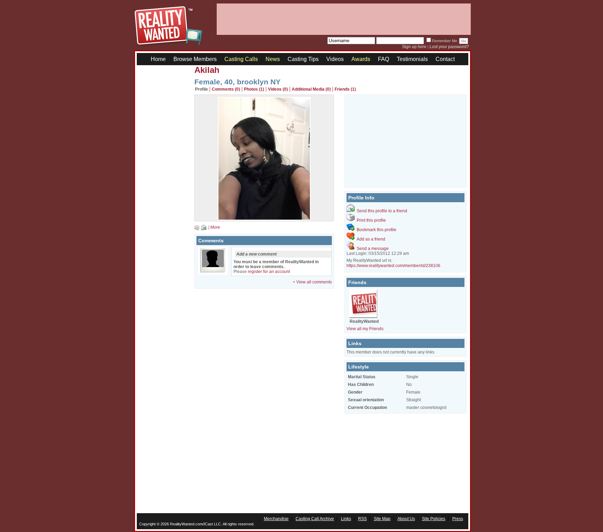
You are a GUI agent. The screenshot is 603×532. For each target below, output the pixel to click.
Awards (360, 59)
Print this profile (371, 220)
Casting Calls (241, 59)
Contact (445, 59)
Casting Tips (303, 59)
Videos (335, 59)
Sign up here (414, 46)
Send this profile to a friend (382, 210)
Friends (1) (345, 89)
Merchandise (276, 518)
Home (158, 59)
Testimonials (412, 59)
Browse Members (195, 59)
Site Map (382, 518)
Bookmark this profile (376, 229)
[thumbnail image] (264, 218)
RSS (362, 518)
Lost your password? (449, 46)
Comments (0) (226, 89)
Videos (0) (278, 89)
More (215, 227)
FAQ (383, 59)
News (273, 59)
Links (346, 518)
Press (457, 518)
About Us (406, 518)
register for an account (269, 271)
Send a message (373, 248)
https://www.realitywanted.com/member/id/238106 (393, 265)
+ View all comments (312, 282)
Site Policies (433, 518)
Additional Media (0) (311, 89)
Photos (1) (254, 89)
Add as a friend (371, 239)
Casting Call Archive (315, 518)
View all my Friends (365, 328)
